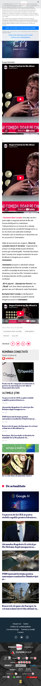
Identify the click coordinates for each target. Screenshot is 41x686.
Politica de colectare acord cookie (21, 35)
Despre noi (17, 624)
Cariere (25, 624)
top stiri (15, 335)
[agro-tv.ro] (17, 677)
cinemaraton (29, 331)
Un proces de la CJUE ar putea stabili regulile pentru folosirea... (17, 399)
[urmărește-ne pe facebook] (15, 637)
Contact (21, 632)
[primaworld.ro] (6, 677)
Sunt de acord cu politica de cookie (20, 28)
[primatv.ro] (6, 658)
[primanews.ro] (25, 658)
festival (6, 335)
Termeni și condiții (28, 629)
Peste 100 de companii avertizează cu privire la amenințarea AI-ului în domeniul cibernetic (18, 386)
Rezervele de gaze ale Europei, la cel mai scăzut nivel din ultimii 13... (20, 427)
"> (12, 217)
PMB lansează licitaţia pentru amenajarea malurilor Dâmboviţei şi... (19, 418)
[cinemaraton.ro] (20, 669)
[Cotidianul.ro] (21, 666)
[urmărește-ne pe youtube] (21, 637)
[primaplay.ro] (33, 658)
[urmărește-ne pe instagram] (27, 637)
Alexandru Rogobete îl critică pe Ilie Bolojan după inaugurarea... (18, 408)
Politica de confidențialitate (20, 626)
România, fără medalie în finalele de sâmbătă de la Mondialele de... (18, 436)
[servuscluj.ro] (31, 677)
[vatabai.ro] (20, 681)
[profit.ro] (8, 666)
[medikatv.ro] (13, 669)
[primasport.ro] (20, 662)
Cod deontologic (12, 629)
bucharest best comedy (12, 331)
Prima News (15, 647)
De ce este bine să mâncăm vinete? (17, 476)
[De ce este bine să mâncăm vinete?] (18, 464)
